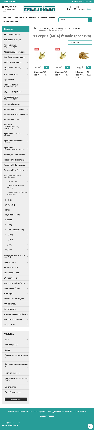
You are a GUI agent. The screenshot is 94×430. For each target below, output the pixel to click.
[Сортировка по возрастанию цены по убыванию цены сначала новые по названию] (80, 42)
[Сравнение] (69, 9)
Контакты (31, 18)
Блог (49, 412)
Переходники (10, 262)
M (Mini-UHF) (10, 205)
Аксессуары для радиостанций (11, 98)
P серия (8, 220)
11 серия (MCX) (73, 28)
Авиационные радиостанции (10, 46)
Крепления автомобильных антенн (14, 149)
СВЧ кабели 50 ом (12, 273)
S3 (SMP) (9, 240)
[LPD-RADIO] (39, 8)
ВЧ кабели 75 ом (11, 278)
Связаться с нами (78, 412)
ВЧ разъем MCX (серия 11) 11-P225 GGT (83, 75)
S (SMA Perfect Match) (14, 230)
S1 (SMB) (9, 235)
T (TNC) (8, 244)
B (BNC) (8, 200)
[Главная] (35, 28)
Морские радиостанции (14, 52)
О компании (18, 18)
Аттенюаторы (10, 304)
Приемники (9, 80)
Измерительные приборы (15, 314)
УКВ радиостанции (12, 40)
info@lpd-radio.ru (11, 7)
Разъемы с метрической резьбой (14, 256)
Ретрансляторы (11, 74)
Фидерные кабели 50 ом (14, 283)
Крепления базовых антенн (12, 134)
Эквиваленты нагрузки (14, 299)
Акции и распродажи (13, 319)
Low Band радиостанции (15, 57)
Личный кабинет (11, 21)
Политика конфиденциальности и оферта (26, 412)
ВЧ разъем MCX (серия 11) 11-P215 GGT (42, 75)
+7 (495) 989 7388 (8, 10)
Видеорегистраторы (13, 92)
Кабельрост (9, 293)
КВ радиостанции (12, 35)
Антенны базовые (12, 104)
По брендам (9, 325)
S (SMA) (8, 225)
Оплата (53, 18)
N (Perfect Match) (12, 215)
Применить (15, 399)
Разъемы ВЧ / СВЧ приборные (51, 28)
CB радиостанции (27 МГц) (13, 68)
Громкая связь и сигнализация (11, 86)
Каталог (7, 18)
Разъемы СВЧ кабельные (14, 160)
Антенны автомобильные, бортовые (11, 126)
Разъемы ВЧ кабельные (14, 170)
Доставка (42, 18)
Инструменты (10, 309)
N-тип (7, 210)
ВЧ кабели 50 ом (11, 268)
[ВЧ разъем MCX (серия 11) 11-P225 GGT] (83, 56)
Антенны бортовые (12, 120)
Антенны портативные (14, 109)
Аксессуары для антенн (14, 155)
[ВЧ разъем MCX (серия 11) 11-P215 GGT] (42, 56)
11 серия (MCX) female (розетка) (17, 193)
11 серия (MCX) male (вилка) (15, 186)
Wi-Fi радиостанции (13, 62)
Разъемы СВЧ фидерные (14, 165)
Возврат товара (47, 416)
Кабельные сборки (12, 288)
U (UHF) (8, 249)
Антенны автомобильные (15, 114)
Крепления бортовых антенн (13, 142)
